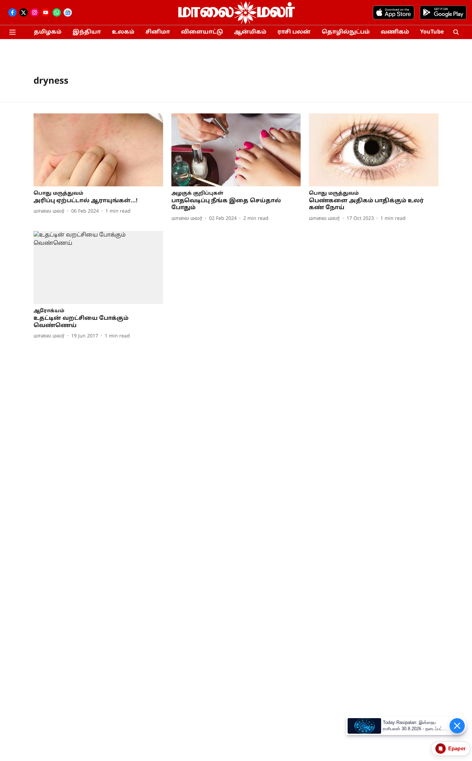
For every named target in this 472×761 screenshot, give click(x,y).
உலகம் (123, 32)
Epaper (457, 748)
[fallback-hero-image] (98, 149)
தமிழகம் (48, 32)
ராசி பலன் (294, 32)
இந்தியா (87, 32)
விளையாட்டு (202, 32)
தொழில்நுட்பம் (346, 32)
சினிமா (157, 32)
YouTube (432, 32)
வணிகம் (395, 32)
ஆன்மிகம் (250, 32)
